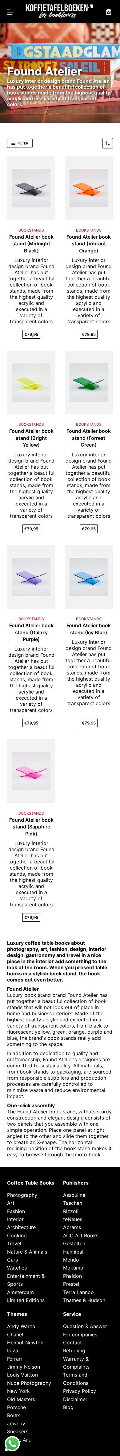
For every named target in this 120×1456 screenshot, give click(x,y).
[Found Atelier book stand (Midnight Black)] (31, 188)
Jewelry (16, 1423)
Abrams (72, 1227)
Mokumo (73, 1268)
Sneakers (17, 1431)
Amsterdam (20, 1292)
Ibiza (12, 1350)
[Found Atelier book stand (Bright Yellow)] (31, 383)
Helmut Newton (25, 1342)
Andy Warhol (22, 1326)
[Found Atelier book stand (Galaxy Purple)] (31, 577)
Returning (74, 1350)
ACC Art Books (80, 1235)
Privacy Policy (79, 1391)
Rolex (13, 1415)
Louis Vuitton (22, 1375)
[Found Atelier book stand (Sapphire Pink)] (31, 771)
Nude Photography (29, 1383)
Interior (15, 1219)
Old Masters (21, 1399)
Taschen (72, 1203)
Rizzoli (70, 1211)
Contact (72, 1342)
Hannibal (73, 1252)
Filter (23, 143)
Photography (22, 1195)
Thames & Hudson (84, 1300)
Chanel (15, 1334)
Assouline (74, 1195)
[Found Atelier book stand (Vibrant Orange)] (89, 188)
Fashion (16, 1211)
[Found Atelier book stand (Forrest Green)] (89, 383)
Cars (12, 1260)
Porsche (16, 1407)
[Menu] (10, 12)
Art (10, 1203)
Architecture (21, 1227)
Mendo (71, 1260)
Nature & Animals (27, 1252)
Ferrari (14, 1359)
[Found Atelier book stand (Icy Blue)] (89, 577)
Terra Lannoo (78, 1292)
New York (18, 1391)
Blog (68, 1407)
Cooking (17, 1235)
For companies (80, 1334)
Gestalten (74, 1243)
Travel (14, 1243)
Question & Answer (85, 1326)
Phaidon (72, 1276)
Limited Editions (26, 1300)
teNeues (72, 1219)
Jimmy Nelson (23, 1367)
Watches (17, 1268)
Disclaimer (75, 1399)
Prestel (71, 1284)
